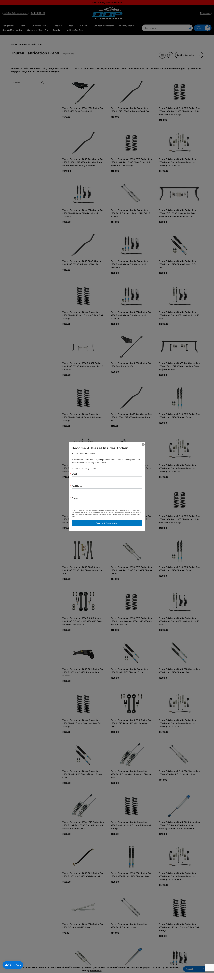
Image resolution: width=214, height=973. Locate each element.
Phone (75, 498)
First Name (77, 486)
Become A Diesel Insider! (107, 523)
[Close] (143, 444)
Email (74, 474)
